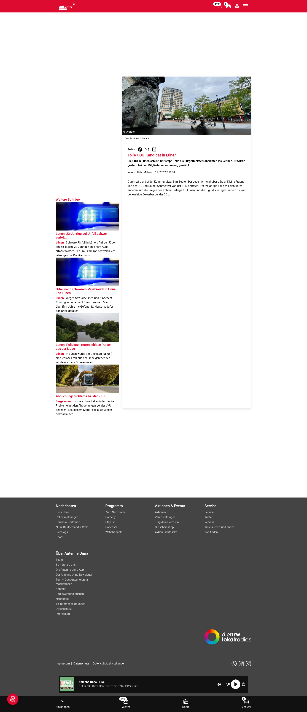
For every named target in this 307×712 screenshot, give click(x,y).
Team (59, 559)
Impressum (63, 614)
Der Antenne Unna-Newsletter (74, 574)
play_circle (235, 684)
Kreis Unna (62, 512)
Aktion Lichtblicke (166, 532)
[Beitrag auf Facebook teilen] (140, 149)
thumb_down (228, 684)
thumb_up (243, 684)
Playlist (110, 522)
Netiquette (62, 599)
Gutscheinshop (164, 527)
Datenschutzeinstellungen (109, 663)
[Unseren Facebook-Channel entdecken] (241, 663)
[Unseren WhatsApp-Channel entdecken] (234, 663)
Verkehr (209, 522)
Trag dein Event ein (167, 522)
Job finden (211, 532)
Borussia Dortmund (68, 522)
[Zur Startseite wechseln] (67, 6)
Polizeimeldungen (67, 517)
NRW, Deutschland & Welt (72, 527)
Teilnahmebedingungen (70, 604)
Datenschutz (64, 609)
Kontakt (61, 589)
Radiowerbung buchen (70, 594)
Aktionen (160, 512)
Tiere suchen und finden (219, 527)
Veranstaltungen (165, 517)
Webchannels (113, 532)
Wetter (208, 517)
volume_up (218, 684)
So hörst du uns (66, 564)
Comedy (110, 517)
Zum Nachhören (115, 512)
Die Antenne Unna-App (70, 569)
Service (209, 512)
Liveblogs (62, 532)
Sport (59, 537)
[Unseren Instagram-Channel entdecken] (248, 663)
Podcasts (111, 527)
